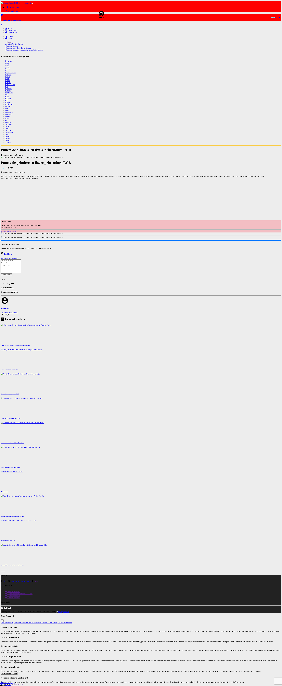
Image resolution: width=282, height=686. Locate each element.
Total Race (8, 254)
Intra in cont (11, 20)
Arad (7, 65)
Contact (36, 581)
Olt (6, 120)
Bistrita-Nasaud (10, 73)
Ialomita (8, 106)
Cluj (6, 87)
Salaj (7, 126)
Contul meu (12, 7)
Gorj (6, 100)
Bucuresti (8, 61)
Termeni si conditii (13, 598)
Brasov (7, 77)
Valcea (7, 140)
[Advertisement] (141, 196)
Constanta (8, 89)
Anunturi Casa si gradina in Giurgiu (18, 48)
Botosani (8, 75)
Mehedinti (8, 114)
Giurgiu (8, 99)
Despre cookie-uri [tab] (7, 623)
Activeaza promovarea (9, 231)
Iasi (6, 108)
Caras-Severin (10, 85)
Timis (7, 134)
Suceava (8, 130)
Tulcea (7, 136)
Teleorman (9, 132)
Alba (7, 63)
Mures (7, 116)
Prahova (8, 122)
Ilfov (7, 110)
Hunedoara (9, 104)
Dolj (6, 95)
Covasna (8, 91)
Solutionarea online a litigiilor (20, 581)
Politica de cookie (13, 596)
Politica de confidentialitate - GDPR (19, 594)
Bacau (7, 69)
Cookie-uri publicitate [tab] (49, 623)
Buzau (7, 81)
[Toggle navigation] (32, 3)
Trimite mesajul (7, 274)
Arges (7, 67)
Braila (7, 79)
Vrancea (8, 142)
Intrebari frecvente (13, 592)
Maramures (9, 112)
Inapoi (8, 42)
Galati (7, 97)
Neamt (7, 118)
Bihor (7, 71)
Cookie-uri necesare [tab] (21, 623)
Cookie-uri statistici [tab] (35, 623)
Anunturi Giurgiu (12, 46)
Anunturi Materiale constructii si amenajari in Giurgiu (24, 50)
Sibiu (7, 128)
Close (15, 673)
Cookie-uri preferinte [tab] (65, 623)
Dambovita (9, 93)
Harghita (8, 102)
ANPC (5, 581)
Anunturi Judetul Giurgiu (14, 44)
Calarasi (8, 83)
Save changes (6, 673)
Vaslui (7, 138)
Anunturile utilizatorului (9, 258)
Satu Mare (8, 124)
